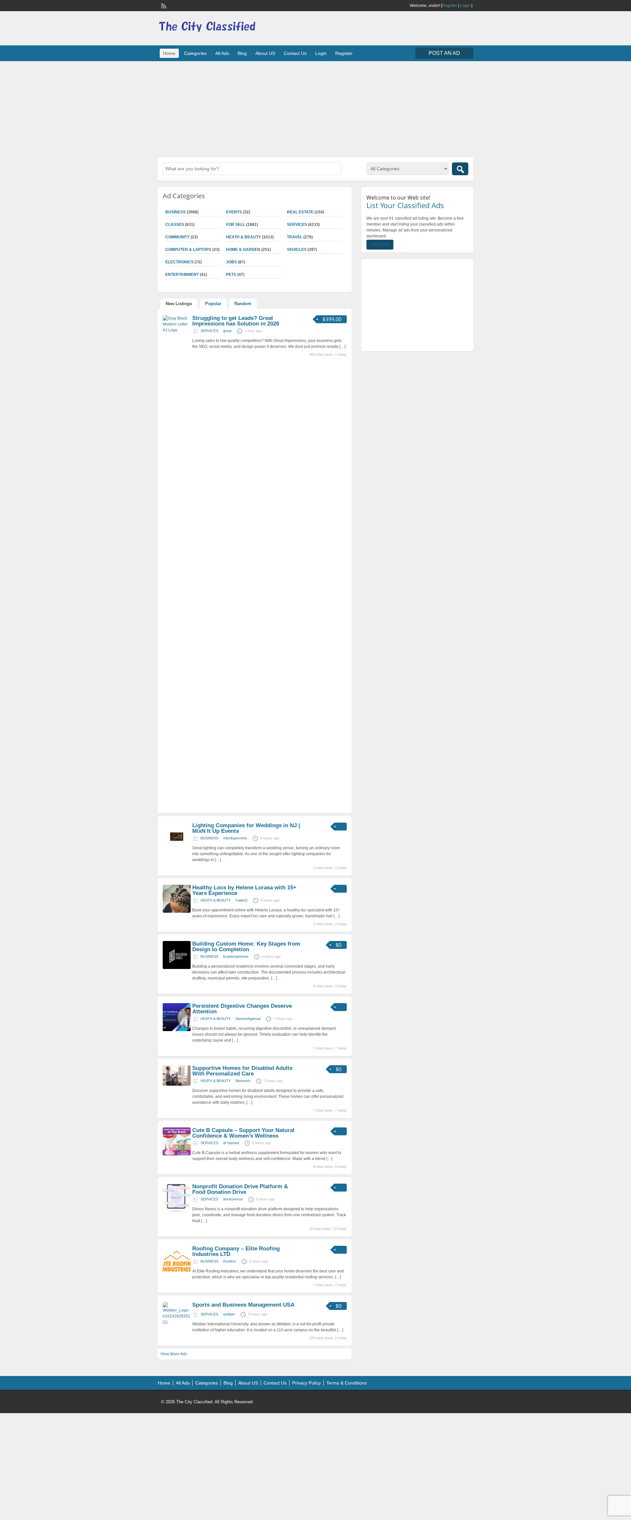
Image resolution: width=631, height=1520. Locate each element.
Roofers (229, 1261)
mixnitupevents (235, 838)
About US (265, 53)
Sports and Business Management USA (243, 1305)
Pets (231, 274)
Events (234, 212)
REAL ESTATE (300, 212)
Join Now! (380, 244)
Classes (174, 224)
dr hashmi (231, 1143)
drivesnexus (233, 1199)
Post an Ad (444, 53)
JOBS (231, 262)
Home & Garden (243, 249)
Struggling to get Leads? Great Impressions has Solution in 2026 (235, 321)
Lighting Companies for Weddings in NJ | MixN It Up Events (246, 828)
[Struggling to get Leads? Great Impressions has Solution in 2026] (177, 330)
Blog (242, 53)
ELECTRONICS (179, 262)
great (227, 331)
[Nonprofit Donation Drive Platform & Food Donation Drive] (177, 1210)
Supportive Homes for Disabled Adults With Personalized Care (242, 1071)
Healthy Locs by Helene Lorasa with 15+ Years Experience (244, 890)
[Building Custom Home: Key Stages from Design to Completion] (177, 967)
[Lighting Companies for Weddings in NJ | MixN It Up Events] (177, 849)
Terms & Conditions (346, 1383)
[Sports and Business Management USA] (177, 1322)
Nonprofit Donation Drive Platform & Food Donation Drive (240, 1189)
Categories (195, 53)
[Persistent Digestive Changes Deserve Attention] (177, 1029)
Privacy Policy (306, 1383)
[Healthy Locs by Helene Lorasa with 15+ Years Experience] (177, 911)
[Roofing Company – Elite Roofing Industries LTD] (177, 1272)
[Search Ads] (460, 168)
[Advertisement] (315, 108)
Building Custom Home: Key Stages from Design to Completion (246, 947)
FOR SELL (235, 224)
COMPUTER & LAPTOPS (188, 249)
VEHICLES (297, 249)
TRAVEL (294, 237)
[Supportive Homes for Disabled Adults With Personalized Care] (177, 1084)
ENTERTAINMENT (182, 274)
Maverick (243, 1081)
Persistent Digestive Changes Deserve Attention (242, 1009)
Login (465, 5)
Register (449, 5)
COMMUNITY (177, 237)
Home (169, 53)
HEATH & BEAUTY (243, 237)
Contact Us (295, 53)
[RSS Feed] (163, 5)
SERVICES (297, 224)
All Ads (222, 53)
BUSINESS (175, 212)
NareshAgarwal (248, 1019)
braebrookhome (235, 956)
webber (229, 1314)
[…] (342, 346)
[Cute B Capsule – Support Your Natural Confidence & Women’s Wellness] (177, 1154)
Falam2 (241, 900)
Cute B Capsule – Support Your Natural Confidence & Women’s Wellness (243, 1133)
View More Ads (173, 1354)
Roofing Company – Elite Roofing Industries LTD (236, 1251)
